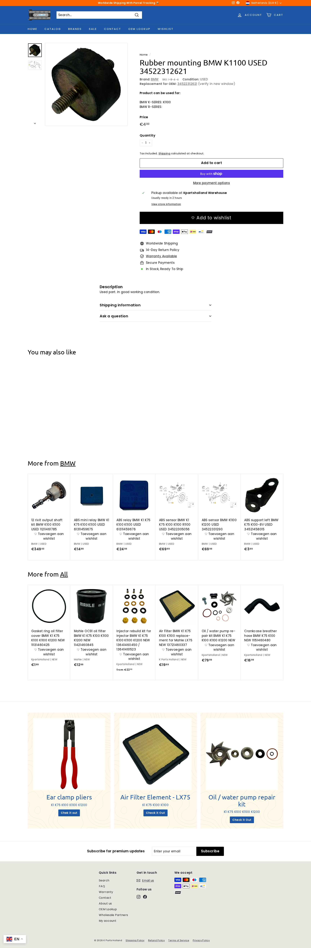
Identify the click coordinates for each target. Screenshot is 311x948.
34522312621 (187, 84)
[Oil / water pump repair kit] (242, 754)
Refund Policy (156, 940)
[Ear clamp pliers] (69, 754)
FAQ (102, 886)
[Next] (35, 122)
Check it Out (155, 813)
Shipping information (120, 305)
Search (104, 880)
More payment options (211, 183)
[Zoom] (86, 84)
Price (144, 117)
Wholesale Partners (113, 915)
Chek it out (69, 813)
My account (107, 921)
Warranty (106, 892)
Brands (75, 29)
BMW (155, 79)
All (64, 574)
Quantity (147, 135)
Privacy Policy (201, 940)
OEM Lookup (139, 29)
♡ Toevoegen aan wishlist (49, 425)
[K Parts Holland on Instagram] (138, 897)
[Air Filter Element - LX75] (155, 754)
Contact (112, 29)
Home (32, 29)
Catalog (52, 29)
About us (105, 903)
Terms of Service (178, 940)
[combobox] (99, 15)
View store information (166, 204)
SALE (93, 29)
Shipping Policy (135, 940)
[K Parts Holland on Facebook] (145, 897)
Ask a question (114, 316)
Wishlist (165, 29)
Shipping (164, 153)
